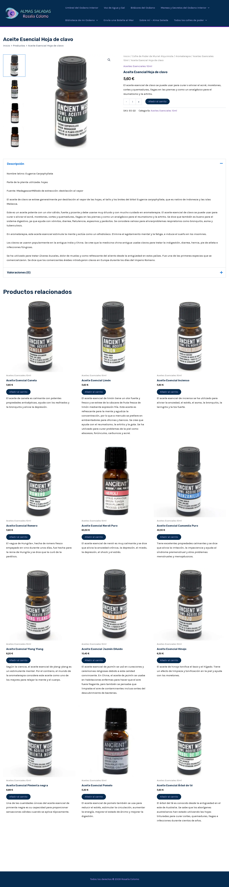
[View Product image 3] (14, 113)
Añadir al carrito (157, 101)
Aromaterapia (183, 56)
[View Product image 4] (14, 137)
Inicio (126, 56)
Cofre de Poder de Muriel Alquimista (152, 56)
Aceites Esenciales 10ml (137, 66)
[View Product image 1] (14, 65)
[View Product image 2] (14, 89)
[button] (207, 7)
